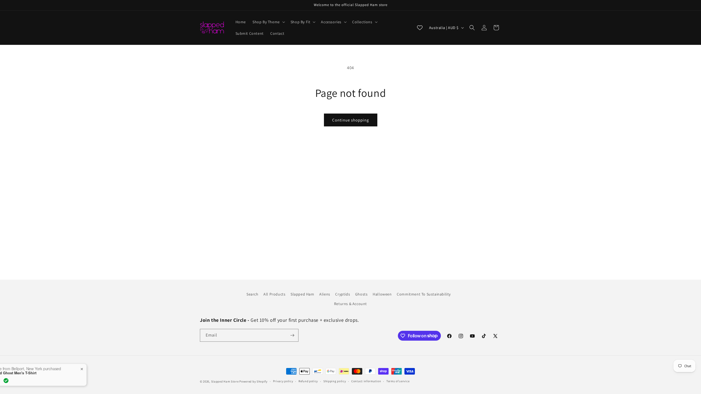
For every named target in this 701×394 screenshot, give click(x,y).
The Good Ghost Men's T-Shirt (61, 373)
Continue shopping (350, 120)
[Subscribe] (292, 335)
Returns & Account (350, 303)
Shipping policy (334, 381)
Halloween (382, 294)
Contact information (366, 381)
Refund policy (308, 381)
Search (252, 294)
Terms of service (397, 381)
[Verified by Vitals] (56, 380)
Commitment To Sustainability (424, 294)
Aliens (324, 294)
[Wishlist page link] (420, 27)
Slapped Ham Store (225, 381)
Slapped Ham (302, 294)
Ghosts (361, 294)
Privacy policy (283, 381)
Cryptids (342, 294)
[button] (268, 22)
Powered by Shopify (253, 381)
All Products (274, 294)
